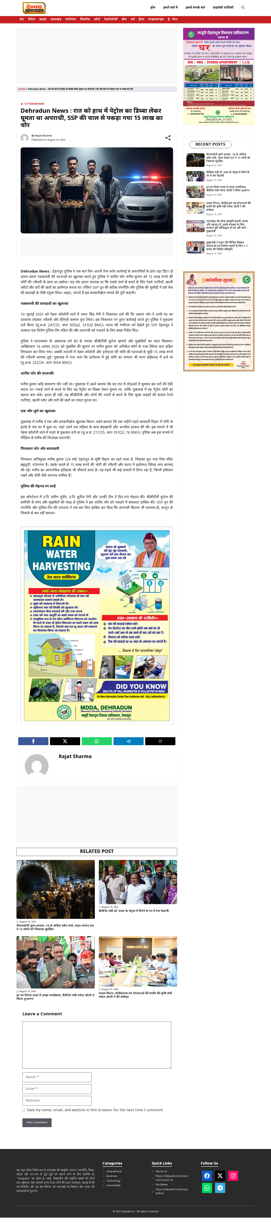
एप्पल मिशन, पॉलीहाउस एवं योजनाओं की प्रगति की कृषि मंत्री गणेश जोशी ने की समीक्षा (135, 995)
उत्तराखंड (55, 20)
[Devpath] (34, 8)
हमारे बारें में (170, 8)
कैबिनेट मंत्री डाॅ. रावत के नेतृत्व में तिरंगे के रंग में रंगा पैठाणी (134, 911)
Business (112, 1176)
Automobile (113, 1185)
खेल (124, 20)
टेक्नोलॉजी (111, 20)
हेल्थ (141, 20)
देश (22, 20)
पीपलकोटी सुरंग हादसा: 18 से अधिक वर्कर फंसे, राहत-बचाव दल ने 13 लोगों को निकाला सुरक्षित (55, 927)
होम (152, 8)
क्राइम (42, 20)
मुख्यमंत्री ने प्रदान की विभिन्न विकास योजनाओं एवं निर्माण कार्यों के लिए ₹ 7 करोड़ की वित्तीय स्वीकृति (227, 246)
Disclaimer (162, 1184)
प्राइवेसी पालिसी (223, 8)
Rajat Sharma (43, 135)
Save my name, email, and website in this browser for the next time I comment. (95, 1110)
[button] (243, 8)
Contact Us (166, 1180)
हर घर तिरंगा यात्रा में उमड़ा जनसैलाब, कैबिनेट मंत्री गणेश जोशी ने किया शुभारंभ (55, 997)
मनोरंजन (70, 20)
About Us (161, 1171)
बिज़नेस (85, 20)
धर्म (133, 20)
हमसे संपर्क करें (195, 8)
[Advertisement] (96, 56)
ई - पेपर (173, 20)
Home (21, 89)
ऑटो (97, 20)
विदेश (31, 20)
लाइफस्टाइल (156, 20)
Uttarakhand (34, 104)
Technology (114, 1181)
